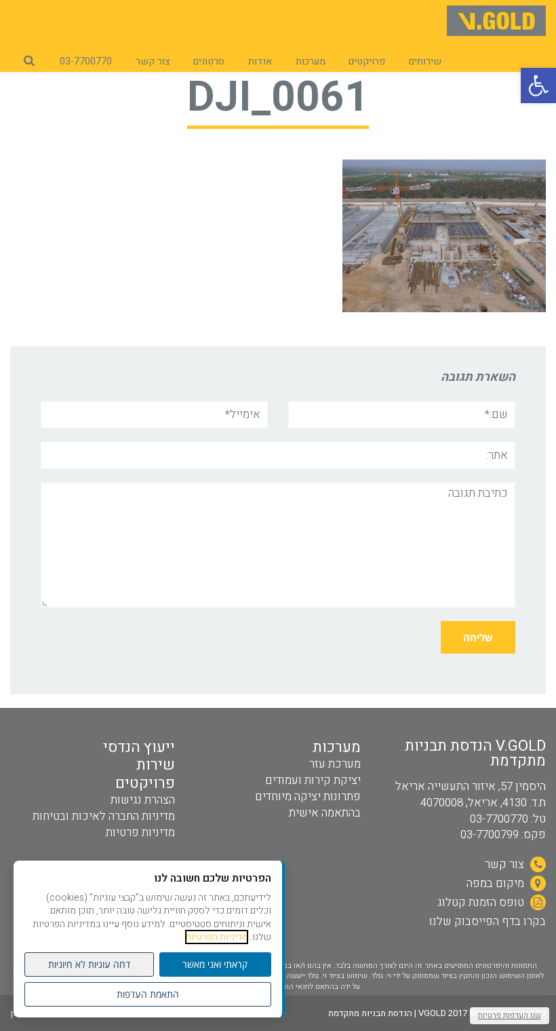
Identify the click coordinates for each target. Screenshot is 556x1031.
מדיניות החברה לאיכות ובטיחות (104, 816)
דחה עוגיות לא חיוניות (89, 964)
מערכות (337, 747)
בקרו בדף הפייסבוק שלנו (487, 921)
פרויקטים (145, 783)
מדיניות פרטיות (140, 832)
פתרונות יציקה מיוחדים (308, 796)
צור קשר (506, 864)
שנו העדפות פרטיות (509, 1015)
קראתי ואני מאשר (214, 964)
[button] (538, 85)
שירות (155, 765)
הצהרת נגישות (143, 799)
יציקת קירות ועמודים (313, 780)
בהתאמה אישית (325, 812)
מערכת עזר (335, 763)
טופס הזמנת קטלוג (482, 902)
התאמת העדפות (148, 994)
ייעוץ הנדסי (139, 747)
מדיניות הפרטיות (216, 937)
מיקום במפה (496, 883)
